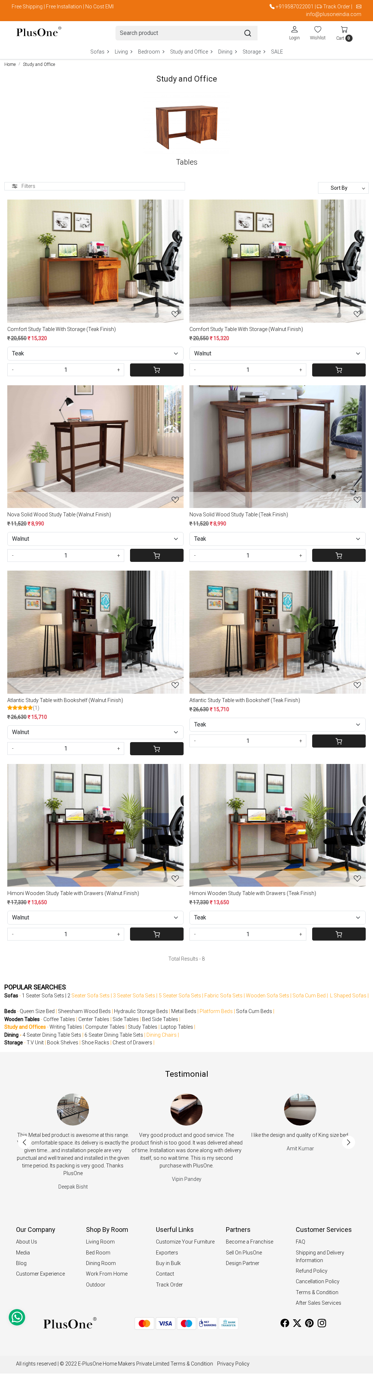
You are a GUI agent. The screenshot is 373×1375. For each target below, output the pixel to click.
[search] (248, 33)
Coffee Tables (59, 1019)
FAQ (300, 1242)
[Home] (39, 32)
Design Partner (242, 1263)
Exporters (167, 1253)
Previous (24, 1142)
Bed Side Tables (160, 1019)
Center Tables (93, 1019)
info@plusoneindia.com (333, 14)
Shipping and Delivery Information (320, 1256)
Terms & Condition (317, 1292)
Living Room (100, 1242)
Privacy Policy (233, 1364)
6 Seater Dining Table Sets (114, 1035)
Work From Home (106, 1274)
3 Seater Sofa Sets (134, 995)
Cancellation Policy (317, 1281)
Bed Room (98, 1253)
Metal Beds (183, 1011)
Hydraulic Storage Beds (141, 1011)
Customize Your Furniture (185, 1242)
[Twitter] (297, 1324)
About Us (26, 1242)
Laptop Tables (177, 1027)
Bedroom (149, 52)
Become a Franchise (249, 1242)
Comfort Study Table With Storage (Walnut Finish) (246, 329)
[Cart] (157, 370)
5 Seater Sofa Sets (180, 995)
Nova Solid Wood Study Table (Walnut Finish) (59, 514)
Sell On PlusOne (244, 1253)
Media (23, 1253)
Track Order (336, 6)
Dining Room (101, 1263)
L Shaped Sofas (348, 995)
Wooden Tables (22, 1019)
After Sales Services (318, 1303)
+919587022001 (295, 6)
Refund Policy (311, 1271)
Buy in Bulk (168, 1263)
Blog (21, 1263)
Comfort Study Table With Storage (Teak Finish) (61, 329)
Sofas (97, 52)
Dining (225, 52)
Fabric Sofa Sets (223, 995)
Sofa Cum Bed (309, 995)
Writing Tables (66, 1027)
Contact (165, 1274)
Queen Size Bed (37, 1011)
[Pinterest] (309, 1324)
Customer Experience (40, 1274)
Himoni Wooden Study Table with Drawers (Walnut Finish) (73, 893)
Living (121, 52)
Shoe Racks (95, 1042)
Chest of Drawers (132, 1042)
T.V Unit (35, 1042)
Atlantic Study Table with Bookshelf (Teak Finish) (244, 700)
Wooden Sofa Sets (267, 995)
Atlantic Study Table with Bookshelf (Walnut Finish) (65, 700)
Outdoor (95, 1285)
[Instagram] (321, 1324)
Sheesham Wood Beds (84, 1011)
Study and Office (189, 52)
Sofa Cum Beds (254, 1011)
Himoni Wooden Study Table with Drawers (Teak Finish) (252, 893)
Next (348, 1142)
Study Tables (142, 1027)
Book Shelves (62, 1042)
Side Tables (126, 1019)
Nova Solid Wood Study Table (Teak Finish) (238, 514)
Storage (252, 52)
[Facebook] (284, 1324)
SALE (277, 52)
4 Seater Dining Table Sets (52, 1035)
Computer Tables (105, 1027)
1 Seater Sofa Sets (43, 995)
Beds (10, 1011)
